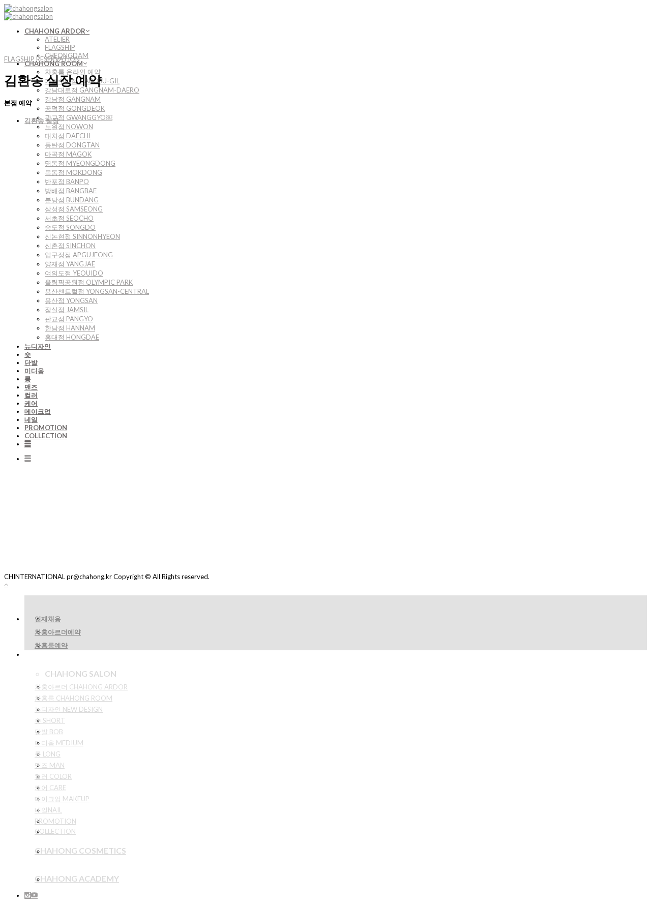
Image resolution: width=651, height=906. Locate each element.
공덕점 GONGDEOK (75, 108)
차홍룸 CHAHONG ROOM (73, 698)
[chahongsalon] (28, 12)
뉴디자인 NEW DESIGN (69, 709)
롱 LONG (48, 754)
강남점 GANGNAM (73, 99)
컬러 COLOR (53, 776)
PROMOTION (55, 821)
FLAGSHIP (60, 47)
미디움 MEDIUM (59, 743)
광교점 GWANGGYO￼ (78, 117)
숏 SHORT (50, 720)
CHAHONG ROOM (53, 63)
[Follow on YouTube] (34, 895)
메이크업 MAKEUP (62, 799)
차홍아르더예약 (58, 632)
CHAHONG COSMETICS (80, 850)
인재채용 (48, 619)
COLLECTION (55, 831)
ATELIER (57, 39)
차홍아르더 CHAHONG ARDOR (81, 687)
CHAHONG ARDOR (54, 31)
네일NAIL (48, 810)
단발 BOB (49, 732)
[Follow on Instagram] (27, 895)
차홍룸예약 (51, 645)
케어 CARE (50, 787)
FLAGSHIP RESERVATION (42, 59)
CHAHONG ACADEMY (77, 878)
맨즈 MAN (50, 765)
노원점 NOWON (69, 127)
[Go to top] (6, 585)
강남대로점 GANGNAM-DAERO (92, 90)
